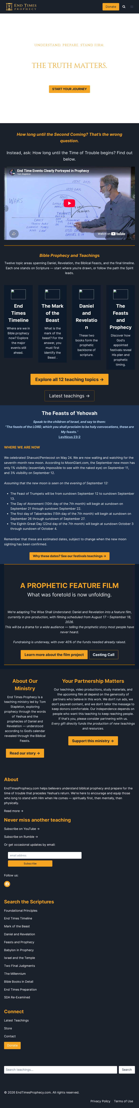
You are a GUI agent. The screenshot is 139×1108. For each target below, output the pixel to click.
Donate (111, 6)
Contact (10, 1036)
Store (8, 1028)
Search (127, 1069)
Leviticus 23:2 (70, 437)
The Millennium (15, 973)
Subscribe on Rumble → (21, 836)
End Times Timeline (18, 918)
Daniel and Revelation (19, 934)
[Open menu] (132, 6)
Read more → (13, 811)
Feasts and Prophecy (19, 942)
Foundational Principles (20, 910)
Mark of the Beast (17, 926)
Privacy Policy (100, 1101)
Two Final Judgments (19, 965)
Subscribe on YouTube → (22, 829)
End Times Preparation (20, 989)
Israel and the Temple (19, 958)
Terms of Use (123, 1101)
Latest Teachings (16, 1020)
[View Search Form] (124, 7)
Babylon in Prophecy (19, 950)
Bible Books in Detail (18, 981)
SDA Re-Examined (17, 997)
